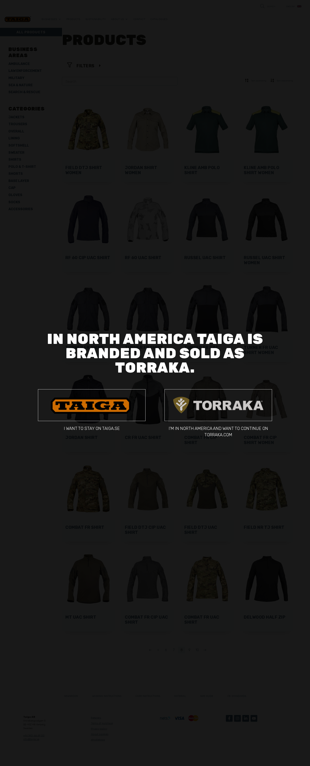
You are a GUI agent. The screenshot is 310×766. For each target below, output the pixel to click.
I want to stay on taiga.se (92, 428)
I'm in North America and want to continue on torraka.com (218, 431)
